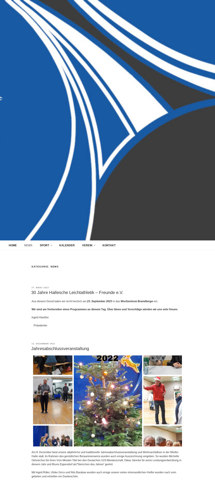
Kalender (67, 245)
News (28, 245)
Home (13, 245)
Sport (44, 245)
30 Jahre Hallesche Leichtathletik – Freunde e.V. (77, 292)
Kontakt (109, 245)
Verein (87, 245)
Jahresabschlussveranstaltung (60, 348)
